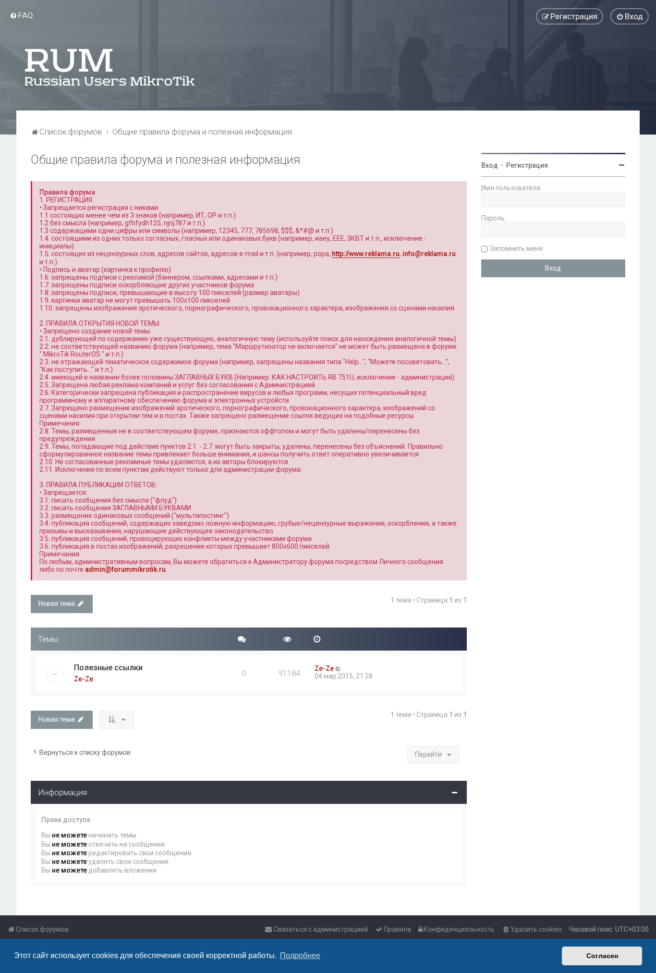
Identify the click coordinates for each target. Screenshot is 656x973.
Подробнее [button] (300, 955)
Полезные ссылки (108, 667)
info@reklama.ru (429, 254)
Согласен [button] (602, 956)
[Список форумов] (110, 67)
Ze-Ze (83, 679)
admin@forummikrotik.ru (125, 569)
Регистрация (527, 165)
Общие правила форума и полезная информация (165, 160)
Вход (489, 165)
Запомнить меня (516, 248)
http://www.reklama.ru (366, 254)
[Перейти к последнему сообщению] (338, 668)
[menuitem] (21, 15)
